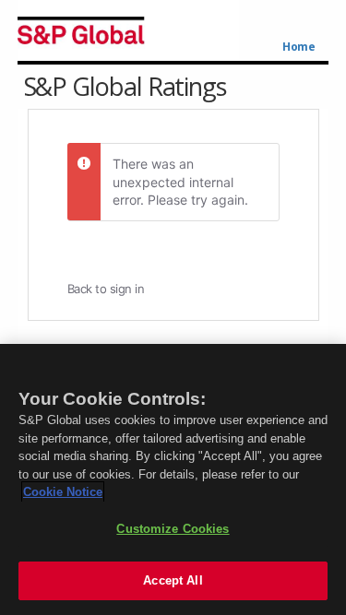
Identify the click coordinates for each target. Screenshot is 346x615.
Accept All (172, 580)
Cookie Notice (62, 492)
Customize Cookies (172, 529)
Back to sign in (106, 288)
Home (298, 47)
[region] (173, 479)
